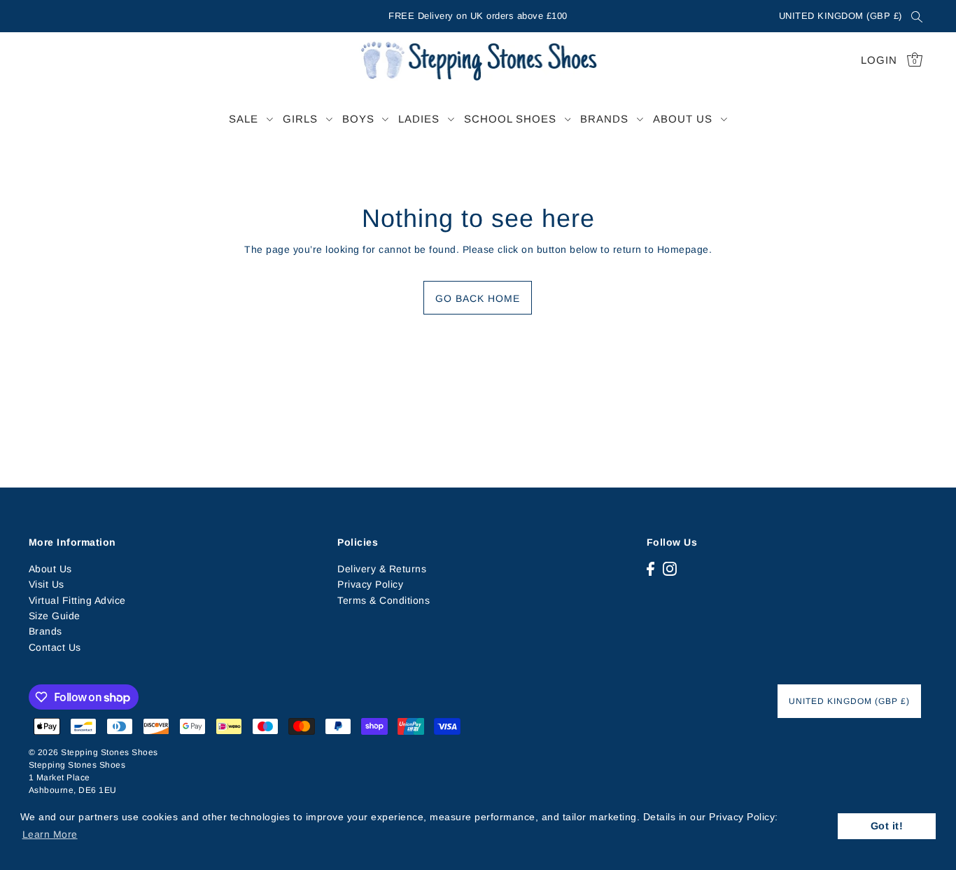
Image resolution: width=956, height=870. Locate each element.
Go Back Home (477, 298)
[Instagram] (670, 568)
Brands (45, 631)
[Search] (917, 16)
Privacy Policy (370, 584)
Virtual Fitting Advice (77, 600)
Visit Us (46, 584)
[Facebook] (650, 568)
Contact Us (55, 647)
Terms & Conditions (383, 600)
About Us (50, 568)
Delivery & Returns (381, 568)
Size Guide (54, 615)
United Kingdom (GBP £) (840, 16)
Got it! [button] (887, 825)
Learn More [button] (50, 834)
